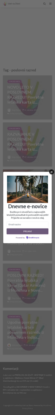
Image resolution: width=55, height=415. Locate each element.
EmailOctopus (34, 238)
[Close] (51, 171)
